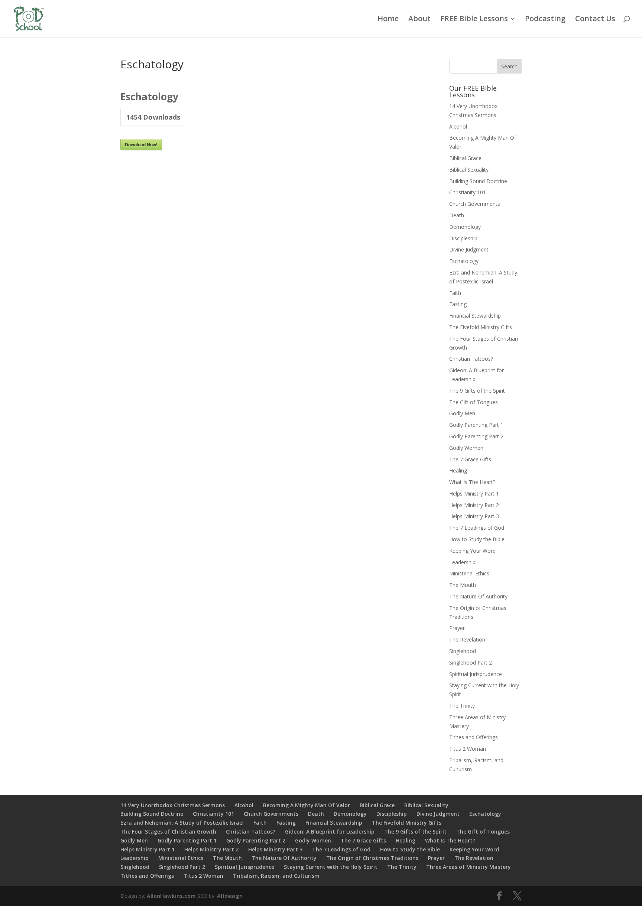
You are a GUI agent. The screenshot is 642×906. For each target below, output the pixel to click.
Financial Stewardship (475, 315)
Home (388, 19)
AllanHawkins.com (171, 895)
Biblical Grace (465, 158)
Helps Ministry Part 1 (474, 493)
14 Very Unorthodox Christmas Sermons (172, 805)
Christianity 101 (467, 192)
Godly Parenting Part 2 (476, 436)
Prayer (457, 627)
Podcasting (545, 19)
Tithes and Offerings (473, 737)
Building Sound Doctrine (478, 181)
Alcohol (458, 126)
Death (456, 215)
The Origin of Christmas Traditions (372, 857)
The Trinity (462, 705)
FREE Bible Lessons (474, 19)
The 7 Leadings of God (476, 527)
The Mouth (462, 584)
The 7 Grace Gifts (470, 459)
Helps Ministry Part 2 (474, 505)
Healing (458, 470)
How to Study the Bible (477, 539)
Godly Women (466, 447)
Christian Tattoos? (471, 358)
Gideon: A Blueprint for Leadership (329, 831)
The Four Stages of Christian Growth (168, 831)
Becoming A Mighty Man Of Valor (306, 805)
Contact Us (595, 19)
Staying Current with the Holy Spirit (330, 866)
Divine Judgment (469, 249)
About (419, 19)
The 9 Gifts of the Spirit (477, 390)
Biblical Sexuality (469, 169)
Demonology (465, 226)
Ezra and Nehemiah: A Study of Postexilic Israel (182, 822)
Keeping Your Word (472, 550)
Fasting (458, 304)
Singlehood (462, 651)
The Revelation (467, 639)
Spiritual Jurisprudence (475, 674)
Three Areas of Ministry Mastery (468, 866)
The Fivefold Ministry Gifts (480, 327)
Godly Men (462, 413)
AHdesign (230, 895)
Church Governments (474, 203)
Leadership (462, 562)
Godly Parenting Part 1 (476, 424)
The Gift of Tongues (473, 402)
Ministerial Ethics (469, 573)
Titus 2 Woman (467, 748)
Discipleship (463, 238)
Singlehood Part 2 (470, 662)
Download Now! (141, 144)
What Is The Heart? (472, 482)
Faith (455, 292)
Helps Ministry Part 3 (474, 516)
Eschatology (464, 260)
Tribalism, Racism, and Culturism (276, 875)
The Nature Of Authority (478, 596)
